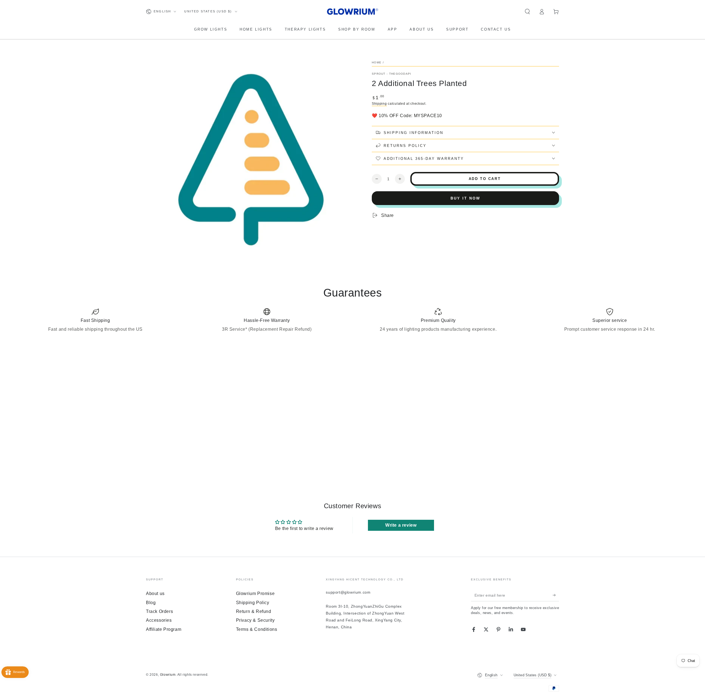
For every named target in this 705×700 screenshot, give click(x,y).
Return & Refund (253, 611)
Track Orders (159, 611)
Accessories (159, 620)
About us (155, 593)
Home (376, 62)
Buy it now (465, 198)
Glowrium (168, 675)
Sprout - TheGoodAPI (391, 73)
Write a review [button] (400, 525)
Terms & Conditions (256, 629)
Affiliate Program (163, 629)
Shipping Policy (252, 602)
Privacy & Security (255, 620)
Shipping (379, 104)
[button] (527, 12)
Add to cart (485, 179)
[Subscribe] (556, 595)
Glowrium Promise (255, 593)
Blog (151, 602)
